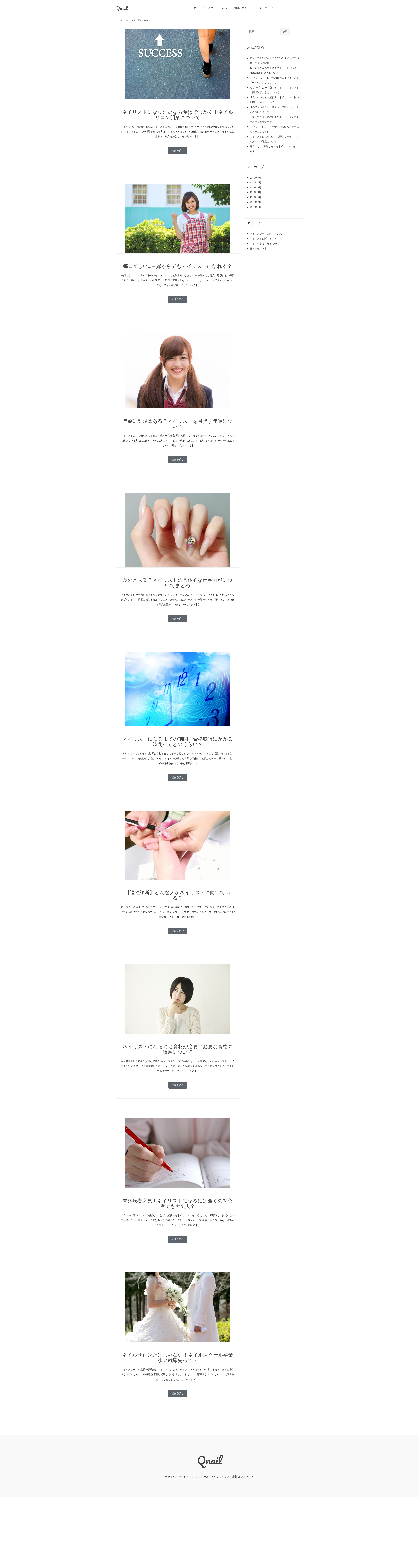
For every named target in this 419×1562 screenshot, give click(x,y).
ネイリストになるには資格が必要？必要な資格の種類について (178, 1049)
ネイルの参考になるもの (263, 243)
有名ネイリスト (258, 248)
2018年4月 (255, 192)
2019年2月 (255, 182)
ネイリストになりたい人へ (210, 7)
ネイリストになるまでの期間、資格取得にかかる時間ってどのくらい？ (177, 741)
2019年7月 (255, 177)
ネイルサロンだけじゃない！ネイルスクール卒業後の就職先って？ (177, 1357)
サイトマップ (264, 7)
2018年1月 (255, 207)
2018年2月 (255, 202)
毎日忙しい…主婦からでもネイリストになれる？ (177, 266)
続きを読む (178, 150)
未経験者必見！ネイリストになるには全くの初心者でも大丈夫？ (178, 1203)
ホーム (120, 20)
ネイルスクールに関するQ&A (266, 233)
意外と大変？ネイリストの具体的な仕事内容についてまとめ (177, 582)
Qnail (122, 8)
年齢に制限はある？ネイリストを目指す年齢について (178, 423)
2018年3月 (255, 197)
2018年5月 (255, 187)
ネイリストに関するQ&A (137, 20)
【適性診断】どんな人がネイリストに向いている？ (177, 895)
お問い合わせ (241, 7)
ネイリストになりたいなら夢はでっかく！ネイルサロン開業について (177, 114)
